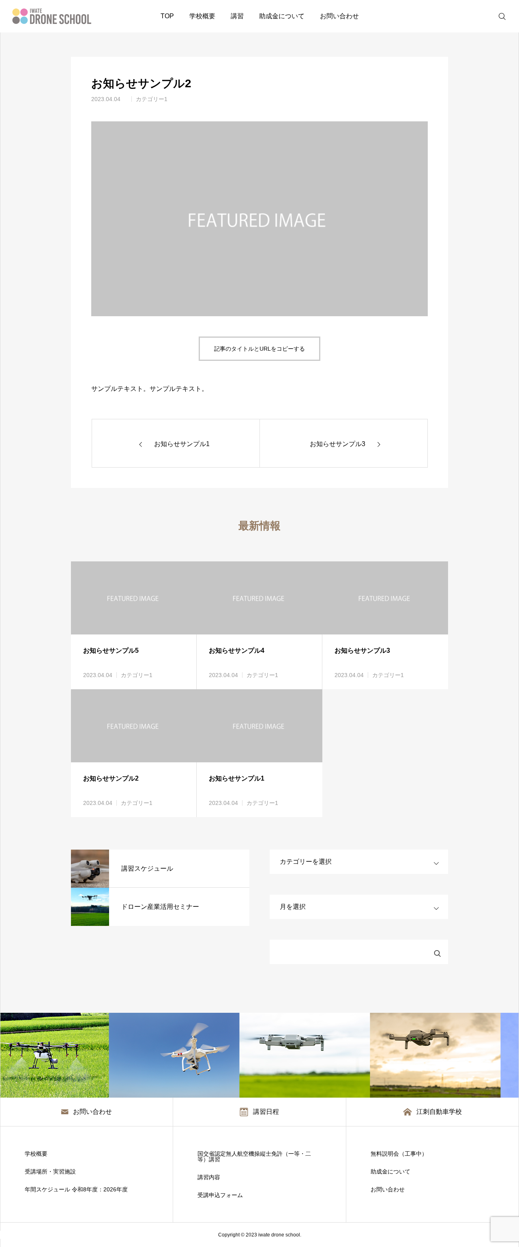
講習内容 (208, 1177)
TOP (167, 16)
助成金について (282, 16)
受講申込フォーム (220, 1195)
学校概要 (202, 16)
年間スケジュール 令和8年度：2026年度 (76, 1189)
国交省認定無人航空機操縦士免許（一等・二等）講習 (254, 1156)
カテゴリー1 (151, 99)
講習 (237, 16)
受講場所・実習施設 (50, 1171)
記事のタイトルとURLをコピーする (259, 348)
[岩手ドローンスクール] (51, 16)
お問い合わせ (339, 16)
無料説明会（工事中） (399, 1153)
